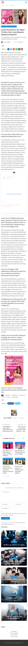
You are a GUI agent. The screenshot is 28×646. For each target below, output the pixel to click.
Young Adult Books (15, 397)
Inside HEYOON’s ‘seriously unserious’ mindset (14, 617)
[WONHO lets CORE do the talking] (14, 538)
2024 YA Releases (14, 395)
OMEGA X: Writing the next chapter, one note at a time (14, 562)
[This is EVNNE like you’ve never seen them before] (14, 575)
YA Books (4, 26)
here (2, 392)
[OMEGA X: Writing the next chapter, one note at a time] (14, 557)
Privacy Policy (14, 634)
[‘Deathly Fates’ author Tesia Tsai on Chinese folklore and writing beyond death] (8, 461)
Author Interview (22, 395)
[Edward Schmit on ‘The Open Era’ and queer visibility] (20, 445)
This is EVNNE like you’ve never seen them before (14, 580)
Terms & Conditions (14, 633)
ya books (8, 397)
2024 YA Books (7, 395)
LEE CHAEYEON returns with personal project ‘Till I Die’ (14, 599)
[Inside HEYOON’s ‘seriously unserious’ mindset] (14, 612)
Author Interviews (11, 26)
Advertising (14, 631)
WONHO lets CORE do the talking (14, 545)
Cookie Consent (14, 636)
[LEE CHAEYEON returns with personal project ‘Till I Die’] (14, 594)
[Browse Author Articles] (14, 413)
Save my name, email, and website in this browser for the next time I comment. (13, 514)
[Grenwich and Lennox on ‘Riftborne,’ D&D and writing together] (20, 461)
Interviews (14, 541)
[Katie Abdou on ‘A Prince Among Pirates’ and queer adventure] (8, 445)
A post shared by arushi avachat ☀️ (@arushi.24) (14, 213)
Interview (3, 397)
